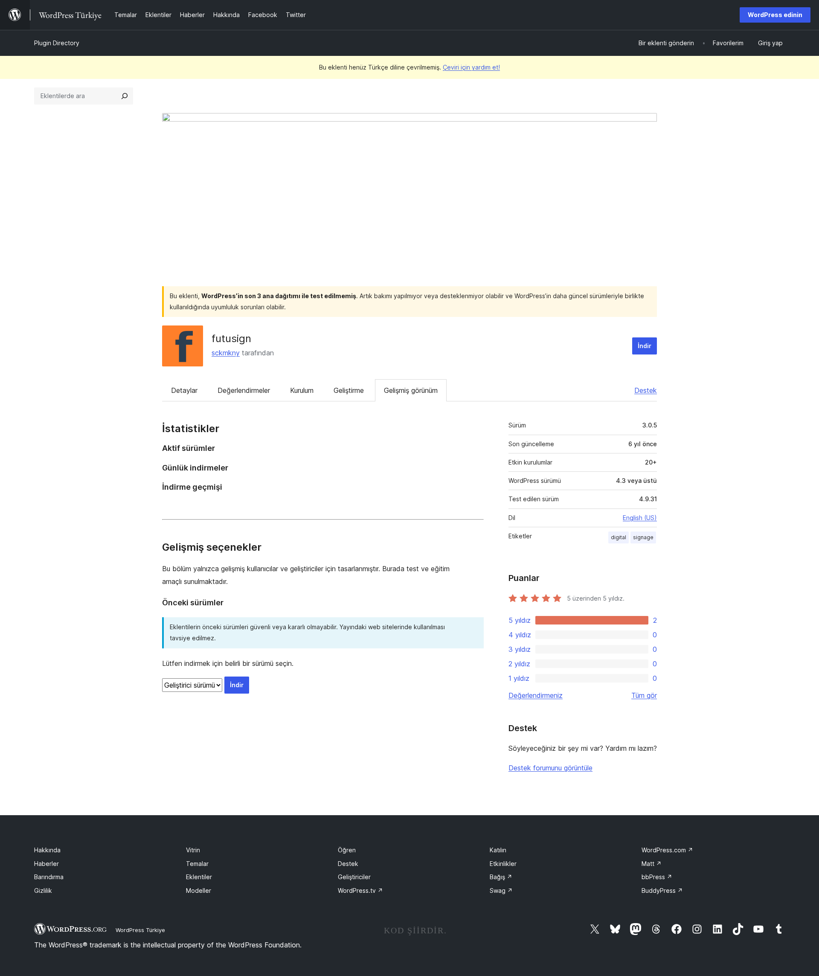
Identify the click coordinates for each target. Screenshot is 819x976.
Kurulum (302, 390)
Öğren (347, 850)
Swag (501, 890)
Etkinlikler (503, 863)
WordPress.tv (360, 890)
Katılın (498, 850)
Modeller (198, 890)
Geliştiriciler (354, 876)
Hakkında (47, 850)
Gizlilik (43, 890)
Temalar (197, 863)
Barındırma (49, 876)
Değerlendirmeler (244, 390)
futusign (231, 338)
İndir (644, 345)
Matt (652, 863)
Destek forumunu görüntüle (550, 768)
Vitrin (193, 850)
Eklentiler (199, 876)
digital (618, 537)
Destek (645, 390)
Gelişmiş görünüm (411, 390)
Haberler (46, 863)
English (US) (640, 517)
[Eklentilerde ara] (124, 96)
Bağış (501, 876)
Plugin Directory (56, 42)
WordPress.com (667, 850)
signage (643, 537)
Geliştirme (349, 390)
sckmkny (226, 353)
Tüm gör (644, 695)
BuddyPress (662, 890)
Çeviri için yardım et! (471, 67)
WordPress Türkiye (140, 930)
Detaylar (184, 390)
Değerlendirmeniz (535, 695)
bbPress (657, 876)
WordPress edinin (775, 14)
